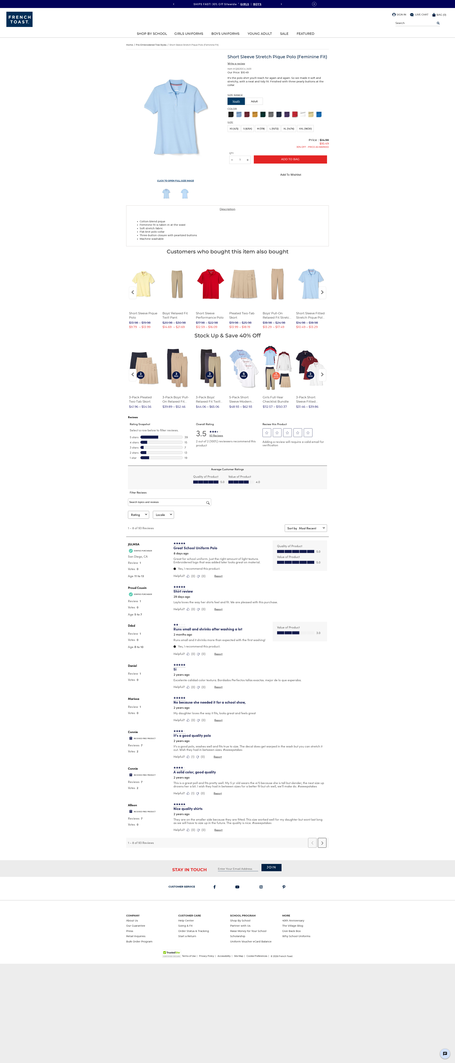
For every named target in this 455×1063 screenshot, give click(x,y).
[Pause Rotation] (314, 4)
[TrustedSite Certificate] (171, 954)
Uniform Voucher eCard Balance (251, 941)
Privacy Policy (206, 956)
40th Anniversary (293, 921)
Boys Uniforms (225, 34)
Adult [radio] (254, 101)
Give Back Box (291, 931)
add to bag (290, 159)
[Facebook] (215, 887)
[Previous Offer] (174, 4)
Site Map (238, 956)
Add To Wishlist (290, 174)
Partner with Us (240, 926)
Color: (232, 109)
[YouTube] (238, 887)
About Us (132, 921)
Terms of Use (189, 956)
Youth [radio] (236, 101)
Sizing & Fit (185, 926)
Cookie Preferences (257, 956)
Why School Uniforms (296, 936)
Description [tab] (227, 209)
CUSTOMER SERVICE (181, 887)
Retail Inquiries (135, 936)
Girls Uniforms (188, 34)
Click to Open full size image (175, 181)
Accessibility (224, 956)
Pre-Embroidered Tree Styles (151, 45)
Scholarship (237, 936)
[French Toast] (19, 19)
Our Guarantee (135, 926)
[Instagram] (261, 887)
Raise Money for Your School (248, 931)
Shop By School (152, 34)
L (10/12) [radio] (274, 129)
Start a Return (187, 936)
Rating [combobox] (135, 515)
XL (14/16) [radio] (288, 129)
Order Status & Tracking (193, 931)
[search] (438, 23)
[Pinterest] (285, 887)
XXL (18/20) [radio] (305, 129)
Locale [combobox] (160, 515)
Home (129, 45)
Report (218, 576)
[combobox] (310, 528)
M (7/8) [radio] (261, 129)
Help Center (186, 921)
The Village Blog (292, 926)
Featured (305, 34)
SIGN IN (401, 14)
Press (129, 931)
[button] (399, 15)
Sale (284, 34)
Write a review (236, 63)
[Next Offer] (281, 4)
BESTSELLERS (251, 4)
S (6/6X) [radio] (247, 129)
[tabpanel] (227, 229)
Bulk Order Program (139, 941)
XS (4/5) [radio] (234, 129)
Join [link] (271, 867)
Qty (231, 153)
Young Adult (260, 34)
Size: (231, 122)
